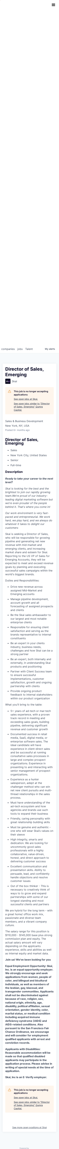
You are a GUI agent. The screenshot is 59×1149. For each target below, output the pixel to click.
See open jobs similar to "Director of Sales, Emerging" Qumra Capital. (32, 406)
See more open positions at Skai (29, 1127)
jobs (20, 349)
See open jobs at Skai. (26, 399)
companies (8, 349)
